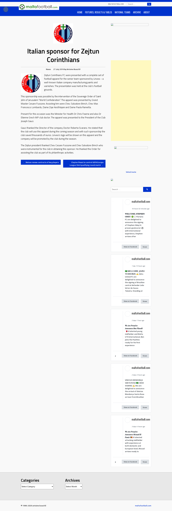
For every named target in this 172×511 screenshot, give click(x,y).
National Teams (122, 12)
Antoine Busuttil (73, 69)
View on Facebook (130, 246)
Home (79, 12)
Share (145, 247)
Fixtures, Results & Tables (98, 12)
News (48, 69)
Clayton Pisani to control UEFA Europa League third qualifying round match (87, 163)
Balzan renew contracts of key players (41, 162)
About (147, 12)
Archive (137, 12)
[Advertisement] (131, 100)
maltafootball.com (116, 4)
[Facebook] (5, 9)
